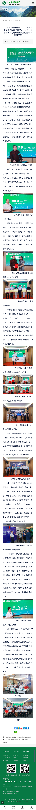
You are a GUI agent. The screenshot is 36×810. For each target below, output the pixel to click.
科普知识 (25, 760)
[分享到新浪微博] (21, 728)
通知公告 (15, 760)
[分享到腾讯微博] (24, 728)
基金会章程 (6, 758)
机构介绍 (5, 755)
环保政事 (25, 755)
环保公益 (17, 20)
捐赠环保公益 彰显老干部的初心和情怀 (19, 737)
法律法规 (25, 758)
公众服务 (11, 20)
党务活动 (15, 758)
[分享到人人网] (27, 728)
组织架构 (5, 760)
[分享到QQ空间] (18, 728)
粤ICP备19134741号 (22, 801)
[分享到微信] (15, 732)
